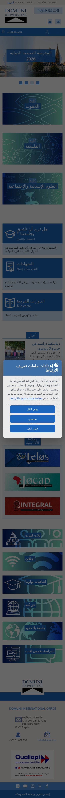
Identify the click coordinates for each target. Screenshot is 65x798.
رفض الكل (32, 409)
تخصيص (32, 419)
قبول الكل (32, 428)
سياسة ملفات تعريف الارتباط (26, 398)
